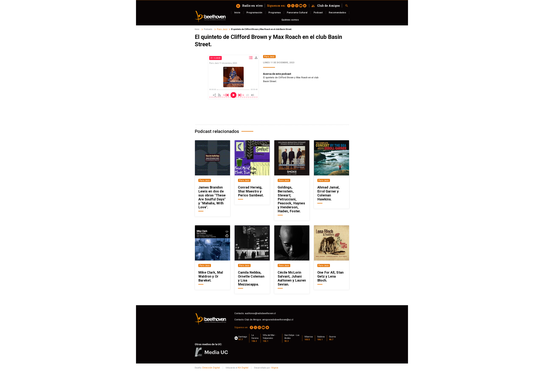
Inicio (237, 12)
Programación (254, 12)
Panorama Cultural (297, 12)
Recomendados (337, 12)
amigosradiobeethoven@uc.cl (277, 319)
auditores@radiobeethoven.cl (260, 313)
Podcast (318, 12)
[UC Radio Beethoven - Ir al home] (210, 17)
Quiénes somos (290, 19)
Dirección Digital (211, 367)
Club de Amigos (325, 6)
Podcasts (208, 29)
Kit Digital (243, 367)
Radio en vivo (250, 5)
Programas (274, 12)
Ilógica (274, 367)
